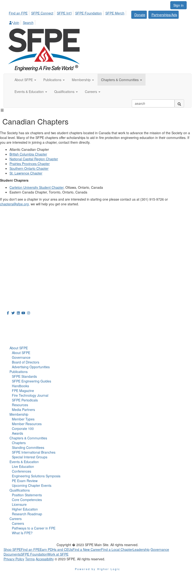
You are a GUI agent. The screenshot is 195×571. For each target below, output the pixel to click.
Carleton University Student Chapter (36, 187)
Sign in (178, 5)
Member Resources (27, 423)
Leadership (141, 549)
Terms (30, 559)
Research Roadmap (27, 513)
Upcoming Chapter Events (31, 485)
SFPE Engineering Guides (31, 381)
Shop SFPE (12, 549)
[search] (179, 103)
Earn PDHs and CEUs (56, 549)
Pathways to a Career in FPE (33, 528)
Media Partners (23, 409)
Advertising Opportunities (31, 366)
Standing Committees (28, 447)
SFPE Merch (114, 13)
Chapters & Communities (28, 438)
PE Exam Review (25, 480)
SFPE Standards (24, 376)
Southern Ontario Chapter (29, 168)
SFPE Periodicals (25, 400)
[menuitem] (19, 12)
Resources (20, 404)
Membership (19, 414)
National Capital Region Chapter (34, 159)
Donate (139, 14)
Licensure (19, 504)
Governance (21, 357)
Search (28, 22)
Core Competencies (27, 499)
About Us (15, 321)
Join (16, 22)
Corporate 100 (23, 428)
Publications (19, 371)
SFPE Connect (42, 13)
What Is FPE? (22, 532)
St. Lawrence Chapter (26, 173)
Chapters (19, 442)
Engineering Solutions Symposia (36, 476)
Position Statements (27, 495)
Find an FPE (18, 13)
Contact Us (13, 270)
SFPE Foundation (88, 13)
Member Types (23, 419)
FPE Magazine (23, 390)
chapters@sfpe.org (14, 204)
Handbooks (20, 385)
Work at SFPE (57, 554)
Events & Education (24, 461)
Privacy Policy (14, 559)
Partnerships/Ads (164, 14)
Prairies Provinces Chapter (30, 163)
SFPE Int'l (64, 13)
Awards (17, 433)
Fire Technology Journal (30, 395)
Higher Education (25, 509)
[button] (25, 80)
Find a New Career (87, 549)
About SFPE (19, 347)
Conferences (21, 471)
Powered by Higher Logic (97, 569)
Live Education (23, 466)
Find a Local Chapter (117, 549)
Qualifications (20, 490)
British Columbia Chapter (28, 154)
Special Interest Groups (29, 457)
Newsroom (17, 332)
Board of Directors (25, 362)
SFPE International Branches (33, 452)
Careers (16, 518)
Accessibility (45, 559)
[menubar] (97, 17)
